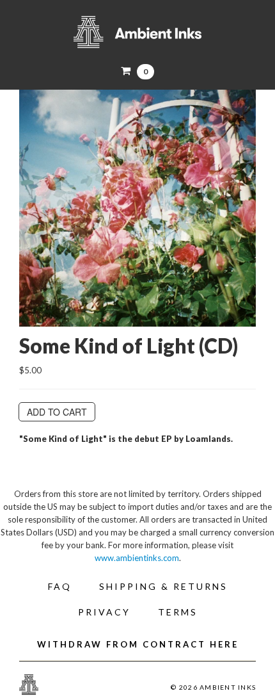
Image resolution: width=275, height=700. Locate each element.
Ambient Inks (137, 32)
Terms (178, 611)
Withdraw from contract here (138, 644)
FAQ (60, 586)
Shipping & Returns (163, 586)
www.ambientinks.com (137, 558)
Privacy (104, 611)
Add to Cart (57, 411)
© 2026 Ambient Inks (213, 687)
